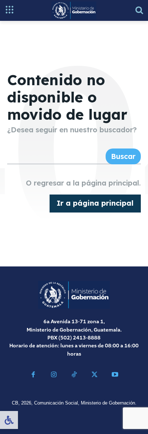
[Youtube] (114, 375)
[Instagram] (53, 375)
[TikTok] (74, 375)
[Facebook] (33, 375)
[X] (94, 375)
